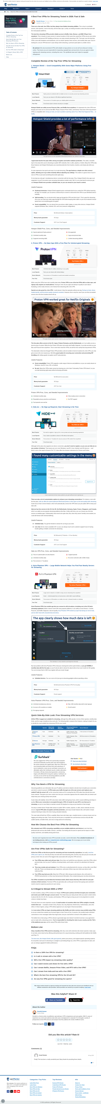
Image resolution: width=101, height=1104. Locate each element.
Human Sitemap (79, 1091)
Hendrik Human (40, 21)
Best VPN (15, 8)
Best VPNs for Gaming (36, 1095)
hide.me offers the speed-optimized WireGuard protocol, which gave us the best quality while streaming (67, 501)
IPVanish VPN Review (58, 1091)
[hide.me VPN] (64, 420)
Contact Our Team (80, 1085)
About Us (77, 1083)
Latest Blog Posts (34, 1083)
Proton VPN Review (57, 1087)
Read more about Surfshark (80, 761)
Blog (5, 8)
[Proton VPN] (64, 256)
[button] (3, 1101)
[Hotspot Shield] (64, 81)
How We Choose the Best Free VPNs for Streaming (15, 46)
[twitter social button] (11, 1091)
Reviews (50, 8)
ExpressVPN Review (57, 1083)
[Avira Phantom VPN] (64, 580)
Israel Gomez (43, 1055)
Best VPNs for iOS (35, 1091)
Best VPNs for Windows (36, 1087)
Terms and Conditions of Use (82, 1089)
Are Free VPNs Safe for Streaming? (15, 49)
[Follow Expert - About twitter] (49, 1024)
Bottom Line (9, 54)
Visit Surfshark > (82, 768)
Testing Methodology (80, 1097)
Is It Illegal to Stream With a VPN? (14, 52)
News (72, 8)
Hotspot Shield (35, 732)
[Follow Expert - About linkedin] (45, 1024)
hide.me (35, 740)
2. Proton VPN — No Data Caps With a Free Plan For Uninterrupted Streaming (60, 243)
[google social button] (15, 1091)
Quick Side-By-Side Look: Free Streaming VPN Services (13, 40)
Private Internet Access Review (60, 1089)
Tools (26, 8)
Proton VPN (36, 736)
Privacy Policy (79, 1087)
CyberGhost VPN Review (59, 1085)
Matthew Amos (67, 21)
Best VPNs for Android (35, 1093)
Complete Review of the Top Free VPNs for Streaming (14, 36)
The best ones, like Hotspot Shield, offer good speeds (46, 938)
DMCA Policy (78, 1095)
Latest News (33, 1085)
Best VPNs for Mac (35, 1089)
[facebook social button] (8, 1091)
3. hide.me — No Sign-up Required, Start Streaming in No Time (55, 407)
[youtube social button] (18, 1091)
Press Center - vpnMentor (82, 1093)
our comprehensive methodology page (59, 840)
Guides (62, 8)
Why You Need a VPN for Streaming (15, 43)
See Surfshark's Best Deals (79, 764)
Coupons (38, 8)
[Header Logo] (10, 4)
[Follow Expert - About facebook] (52, 1024)
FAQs (7, 57)
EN (94, 4)
